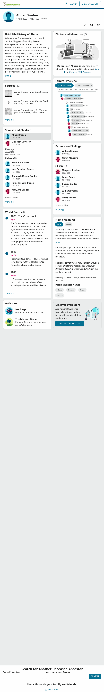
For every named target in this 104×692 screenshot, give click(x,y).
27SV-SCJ (44, 19)
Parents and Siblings (84, 85)
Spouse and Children (64, 85)
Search (95, 676)
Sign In (73, 3)
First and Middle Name (11, 672)
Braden (59, 224)
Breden (82, 290)
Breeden (60, 295)
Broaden (71, 290)
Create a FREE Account (80, 72)
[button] (27, 93)
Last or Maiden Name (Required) (58, 672)
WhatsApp (53, 689)
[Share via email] (91, 24)
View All (9, 120)
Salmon (59, 290)
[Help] (66, 3)
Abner (68, 224)
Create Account (90, 3)
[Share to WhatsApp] (84, 24)
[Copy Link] (98, 24)
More (8, 75)
